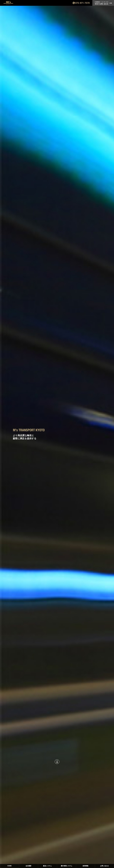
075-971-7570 (82, 3)
